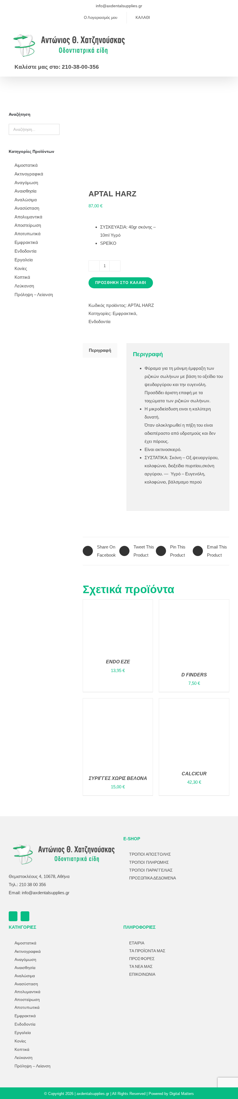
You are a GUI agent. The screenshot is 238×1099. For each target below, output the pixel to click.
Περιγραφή (100, 350)
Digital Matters (182, 1093)
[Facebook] (13, 916)
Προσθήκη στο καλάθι (120, 282)
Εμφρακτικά (124, 313)
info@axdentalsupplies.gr (119, 5)
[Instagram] (25, 916)
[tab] (100, 350)
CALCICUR (194, 773)
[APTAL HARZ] (118, 139)
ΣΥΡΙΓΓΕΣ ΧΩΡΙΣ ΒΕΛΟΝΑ (118, 778)
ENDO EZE (118, 661)
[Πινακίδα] (152, 995)
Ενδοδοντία (100, 321)
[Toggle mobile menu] (227, 35)
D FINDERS (194, 674)
